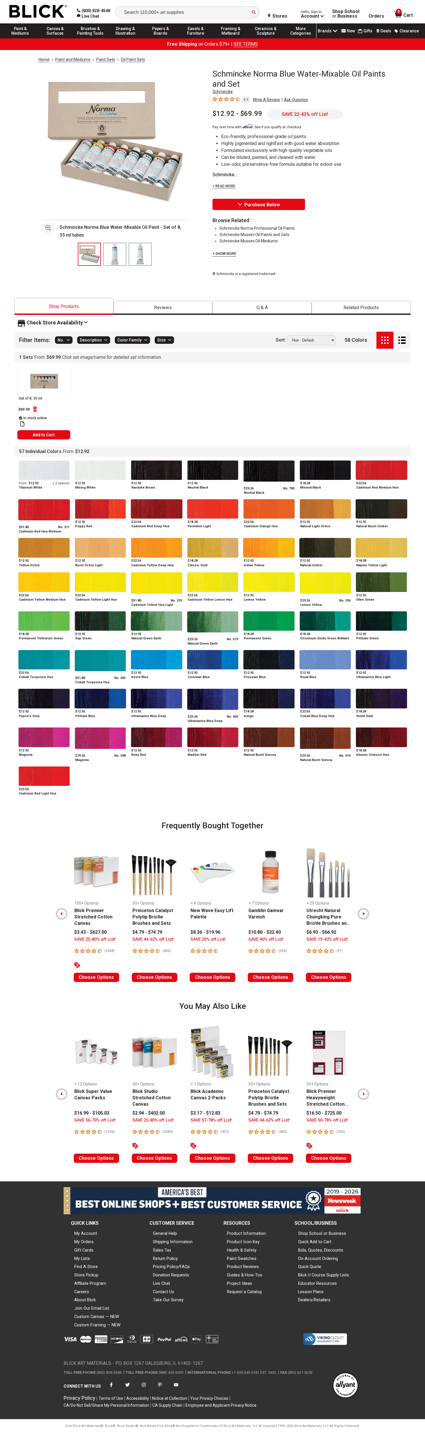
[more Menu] (300, 38)
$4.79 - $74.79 (147, 932)
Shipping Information (173, 1241)
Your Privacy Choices (209, 1398)
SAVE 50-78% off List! (327, 1120)
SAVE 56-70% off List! (95, 1120)
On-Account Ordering (318, 1258)
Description (91, 340)
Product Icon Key (243, 1241)
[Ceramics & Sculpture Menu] (265, 38)
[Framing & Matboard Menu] (231, 38)
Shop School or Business (322, 1233)
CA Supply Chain (167, 1405)
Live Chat (161, 1283)
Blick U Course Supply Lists (323, 1275)
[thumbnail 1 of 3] (89, 254)
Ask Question (296, 99)
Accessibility (137, 1398)
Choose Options (96, 977)
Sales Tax (162, 1250)
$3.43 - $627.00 (90, 932)
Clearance (409, 31)
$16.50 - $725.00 (323, 1113)
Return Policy (165, 1258)
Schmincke (222, 91)
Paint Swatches (241, 1258)
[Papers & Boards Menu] (160, 38)
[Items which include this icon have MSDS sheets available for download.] (22, 423)
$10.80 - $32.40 (264, 932)
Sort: (281, 340)
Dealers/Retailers (314, 1299)
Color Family (129, 340)
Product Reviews (243, 1266)
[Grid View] (384, 340)
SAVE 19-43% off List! (327, 939)
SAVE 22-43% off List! (305, 114)
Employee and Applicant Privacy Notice (221, 1405)
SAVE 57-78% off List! (211, 1120)
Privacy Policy (79, 1398)
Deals (385, 31)
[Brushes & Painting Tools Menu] (90, 38)
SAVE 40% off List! (265, 939)
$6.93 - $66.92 (321, 932)
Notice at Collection (169, 1398)
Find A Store (86, 1266)
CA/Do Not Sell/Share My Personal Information (106, 1405)
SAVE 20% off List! (208, 939)
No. (61, 340)
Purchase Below (262, 204)
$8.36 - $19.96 (205, 932)
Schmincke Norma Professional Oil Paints (257, 228)
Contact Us (163, 1291)
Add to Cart (44, 435)
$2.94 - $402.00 (148, 1113)
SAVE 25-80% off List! (95, 939)
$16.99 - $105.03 (91, 1113)
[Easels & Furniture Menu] (196, 38)
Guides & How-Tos (244, 1275)
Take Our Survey (168, 1299)
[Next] (363, 914)
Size (161, 340)
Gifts (367, 31)
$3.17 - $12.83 (205, 1113)
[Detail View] (402, 340)
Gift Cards (83, 1250)
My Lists (82, 1258)
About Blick (85, 1299)
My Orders (84, 1241)
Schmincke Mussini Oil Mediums (248, 241)
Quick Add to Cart (314, 1241)
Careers (81, 1291)
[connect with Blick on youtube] (176, 1388)
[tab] (64, 306)
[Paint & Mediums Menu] (20, 38)
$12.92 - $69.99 (237, 113)
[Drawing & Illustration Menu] (125, 38)
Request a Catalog (244, 1291)
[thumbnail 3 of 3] (140, 254)
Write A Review (266, 99)
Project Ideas (239, 1283)
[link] (88, 16)
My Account (85, 1233)
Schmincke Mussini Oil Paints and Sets (254, 234)
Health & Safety (241, 1250)
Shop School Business (345, 13)
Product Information (246, 1233)
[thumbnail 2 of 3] (114, 254)
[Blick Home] (38, 12)
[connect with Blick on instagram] (143, 1388)
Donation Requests (171, 1275)
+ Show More (224, 254)
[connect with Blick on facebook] (111, 1388)
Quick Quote (309, 1266)
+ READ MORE (223, 186)
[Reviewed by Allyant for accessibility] (345, 1385)
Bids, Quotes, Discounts (320, 1250)
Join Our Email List (91, 1308)
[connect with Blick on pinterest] (160, 1388)
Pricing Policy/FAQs (171, 1266)
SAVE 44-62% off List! (153, 939)
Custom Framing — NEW (97, 1325)
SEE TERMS (246, 44)
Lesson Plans (311, 1291)
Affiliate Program (90, 1283)
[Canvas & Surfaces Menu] (55, 38)
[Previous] (61, 914)
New (351, 31)
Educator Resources (317, 1283)
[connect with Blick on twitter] (127, 1388)
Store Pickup (86, 1275)
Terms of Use (111, 1398)
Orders (376, 16)
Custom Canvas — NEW (96, 1316)
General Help (165, 1233)
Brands (325, 31)
